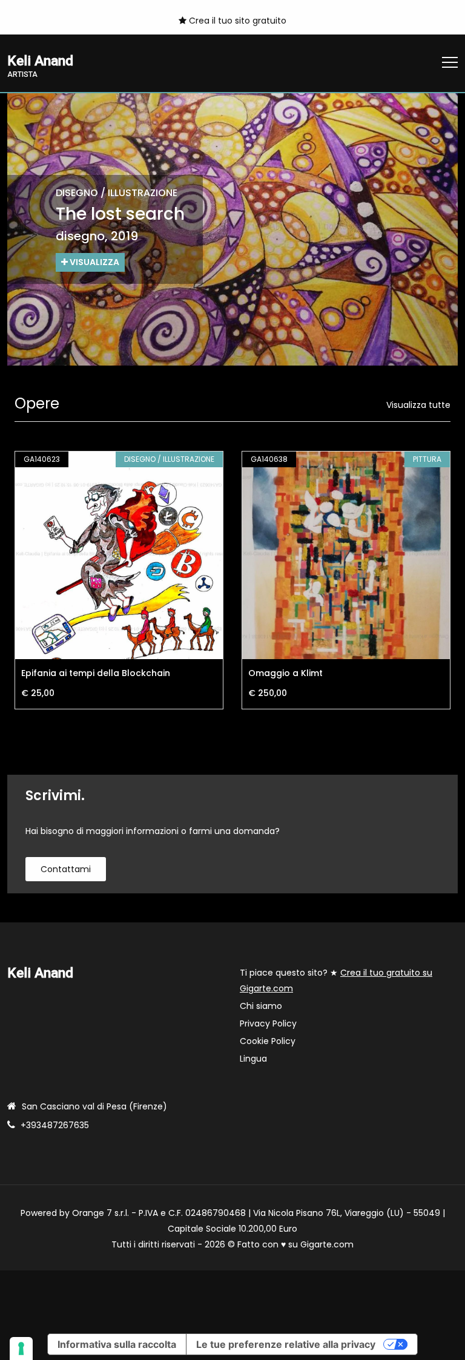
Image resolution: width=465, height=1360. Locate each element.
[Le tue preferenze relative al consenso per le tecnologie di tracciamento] (21, 1348)
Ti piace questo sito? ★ (336, 980)
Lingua (253, 1059)
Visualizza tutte (418, 405)
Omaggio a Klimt (285, 673)
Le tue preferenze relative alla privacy (285, 1344)
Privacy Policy (268, 1023)
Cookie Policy (267, 1041)
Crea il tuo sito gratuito (236, 21)
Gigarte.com (327, 1244)
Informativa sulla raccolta (117, 1344)
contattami (66, 869)
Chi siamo (261, 1006)
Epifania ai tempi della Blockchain (95, 673)
